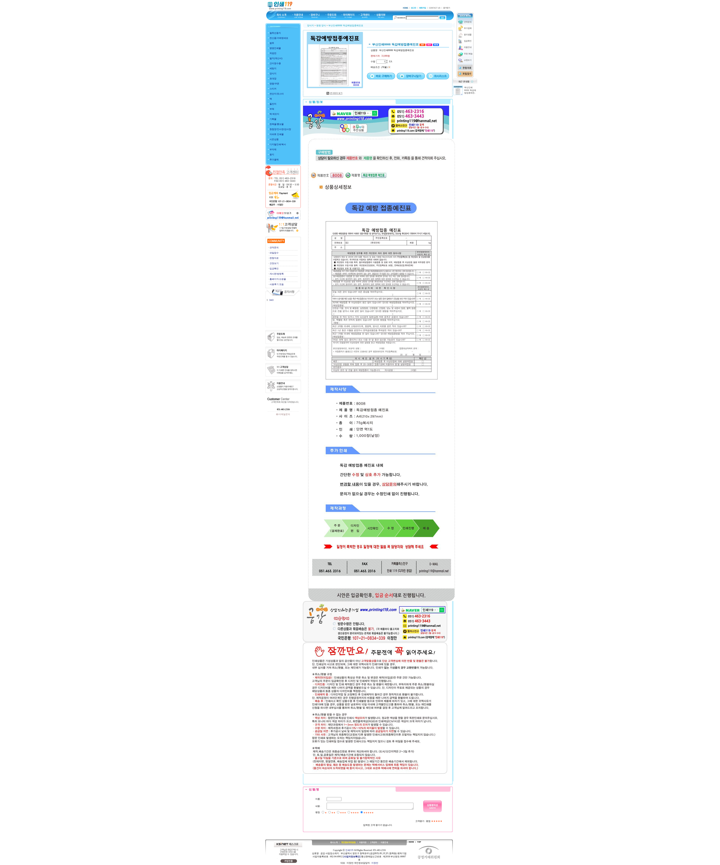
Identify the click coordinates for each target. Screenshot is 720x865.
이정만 (374, 863)
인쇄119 (349, 850)
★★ (333, 812)
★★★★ (355, 812)
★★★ (343, 812)
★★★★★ (368, 812)
